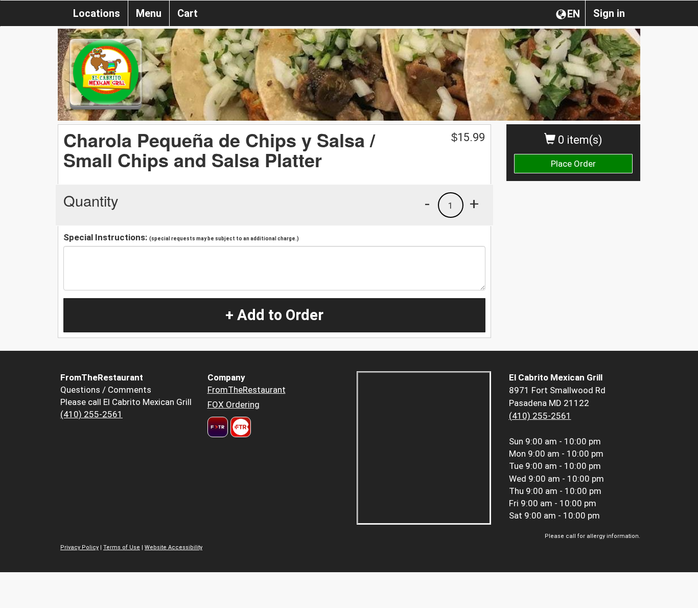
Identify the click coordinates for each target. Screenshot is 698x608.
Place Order (573, 164)
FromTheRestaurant (246, 390)
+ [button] (474, 203)
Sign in (609, 13)
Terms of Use (121, 547)
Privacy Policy (79, 547)
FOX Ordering (233, 404)
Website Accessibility (173, 547)
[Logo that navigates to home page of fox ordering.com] (239, 427)
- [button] (427, 203)
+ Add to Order (274, 315)
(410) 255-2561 (91, 414)
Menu (148, 13)
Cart (187, 13)
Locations (96, 13)
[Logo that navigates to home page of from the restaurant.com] (217, 427)
